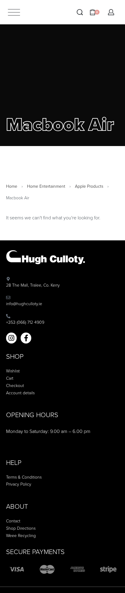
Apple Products (89, 186)
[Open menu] (14, 12)
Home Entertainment (46, 186)
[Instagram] (11, 338)
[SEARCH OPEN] (79, 12)
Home (11, 186)
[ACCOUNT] (111, 12)
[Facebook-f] (26, 338)
